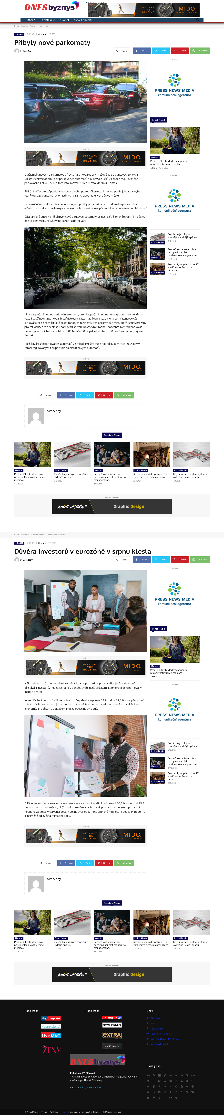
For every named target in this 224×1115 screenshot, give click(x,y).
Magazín (155, 157)
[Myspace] (193, 1081)
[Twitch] (176, 1092)
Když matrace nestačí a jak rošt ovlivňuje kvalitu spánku (190, 475)
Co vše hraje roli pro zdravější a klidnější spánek (182, 236)
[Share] (176, 1087)
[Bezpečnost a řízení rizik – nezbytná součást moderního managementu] (157, 254)
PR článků (63, 1112)
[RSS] (171, 1087)
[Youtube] (198, 2)
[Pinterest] (165, 1087)
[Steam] (154, 1092)
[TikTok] (165, 1092)
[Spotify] (193, 1087)
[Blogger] (154, 1075)
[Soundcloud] (187, 1087)
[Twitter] (189, 2)
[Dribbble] (187, 1075)
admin (153, 168)
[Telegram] (160, 1092)
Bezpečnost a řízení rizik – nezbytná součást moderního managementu (182, 252)
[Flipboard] (160, 1081)
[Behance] (148, 1075)
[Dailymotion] (160, 1075)
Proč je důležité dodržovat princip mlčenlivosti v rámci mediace (169, 163)
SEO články (157, 1028)
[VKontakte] (193, 1092)
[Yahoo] (160, 1098)
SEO (153, 1023)
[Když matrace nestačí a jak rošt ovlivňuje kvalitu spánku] (191, 454)
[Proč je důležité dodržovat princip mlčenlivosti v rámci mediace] (175, 140)
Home (16, 26)
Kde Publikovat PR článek (165, 1039)
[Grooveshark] (171, 1081)
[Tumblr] (171, 1092)
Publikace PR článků (162, 1033)
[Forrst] (165, 1081)
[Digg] (176, 1075)
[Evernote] (148, 1081)
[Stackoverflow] (148, 1092)
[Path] (154, 1087)
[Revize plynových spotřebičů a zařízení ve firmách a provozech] (157, 269)
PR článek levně (159, 1044)
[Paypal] (160, 1087)
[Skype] (182, 1087)
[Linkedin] (182, 1081)
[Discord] (182, 1075)
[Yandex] (165, 1098)
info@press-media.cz (91, 1087)
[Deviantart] (171, 1075)
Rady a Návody (157, 242)
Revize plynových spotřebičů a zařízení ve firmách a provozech (183, 267)
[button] (198, 19)
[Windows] (148, 1098)
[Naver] (148, 1087)
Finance (24, 26)
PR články (156, 1018)
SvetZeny (28, 51)
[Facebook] (179, 2)
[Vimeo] (193, 2)
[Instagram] (184, 2)
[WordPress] (154, 1098)
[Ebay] (193, 1075)
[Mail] (187, 1081)
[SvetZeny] (17, 50)
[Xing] (176, 1098)
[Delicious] (165, 1075)
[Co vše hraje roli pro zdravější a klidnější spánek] (157, 239)
